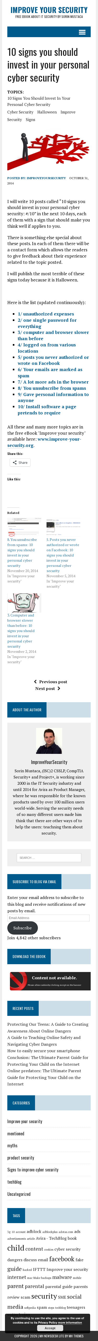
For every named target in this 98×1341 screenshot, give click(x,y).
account (21, 1232)
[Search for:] (49, 857)
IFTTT (39, 1269)
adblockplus (49, 1232)
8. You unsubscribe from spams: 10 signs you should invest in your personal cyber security (22, 552)
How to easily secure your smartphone (43, 1051)
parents (80, 1286)
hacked (27, 1270)
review (13, 1297)
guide (14, 1268)
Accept (50, 1328)
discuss (30, 1260)
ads (77, 1231)
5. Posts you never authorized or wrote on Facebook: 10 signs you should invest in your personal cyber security (63, 555)
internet (16, 1277)
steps (51, 1308)
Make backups (42, 1278)
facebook (61, 1259)
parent (15, 1286)
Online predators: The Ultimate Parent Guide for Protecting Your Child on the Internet (44, 1077)
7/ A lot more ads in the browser (53, 382)
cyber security (20, 112)
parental (34, 1286)
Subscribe (22, 928)
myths (12, 1145)
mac (29, 1278)
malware (62, 1277)
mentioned (15, 1133)
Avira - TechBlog (51, 1238)
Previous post (53, 682)
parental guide (58, 1286)
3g (8, 1232)
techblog (14, 1182)
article (31, 1239)
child (15, 1248)
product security (20, 1158)
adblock (34, 1231)
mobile (77, 1278)
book (72, 1238)
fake (79, 1260)
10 (13, 1232)
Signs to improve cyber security (32, 1169)
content (34, 1248)
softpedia (30, 1308)
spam (42, 1307)
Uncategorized (19, 1194)
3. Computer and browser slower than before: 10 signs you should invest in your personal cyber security (20, 631)
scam (25, 1297)
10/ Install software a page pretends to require (47, 410)
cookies (48, 1249)
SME (62, 1297)
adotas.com (66, 1232)
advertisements (16, 1239)
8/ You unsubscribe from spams (52, 388)
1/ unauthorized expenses (46, 314)
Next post (45, 688)
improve (68, 112)
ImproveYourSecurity (46, 178)
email (43, 1260)
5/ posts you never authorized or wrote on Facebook (53, 360)
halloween (47, 112)
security (14, 119)
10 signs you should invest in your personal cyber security (38, 101)
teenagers (76, 1307)
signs (30, 119)
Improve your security (24, 1121)
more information (70, 1322)
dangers (14, 1260)
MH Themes (76, 1336)
